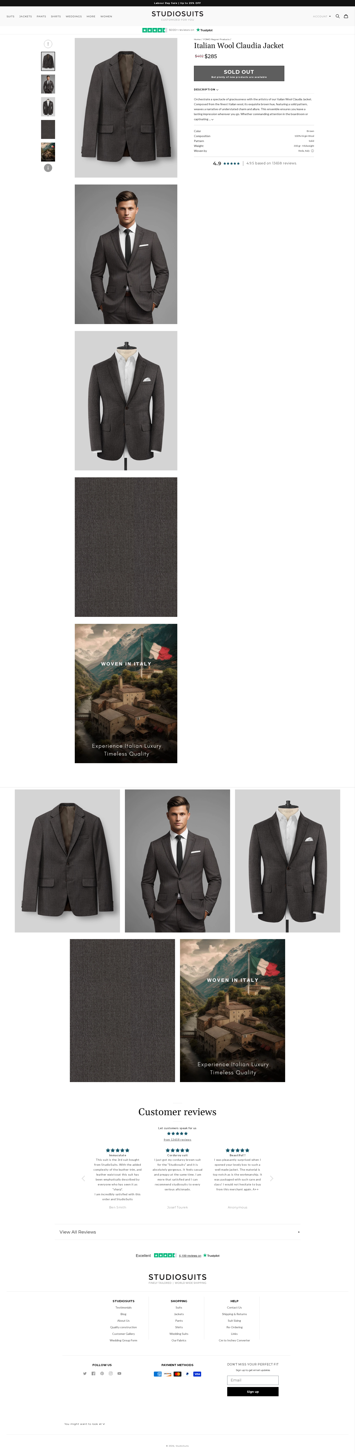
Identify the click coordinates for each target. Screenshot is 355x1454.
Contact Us (234, 1307)
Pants (179, 1320)
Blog (123, 1314)
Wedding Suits (178, 1333)
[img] (178, 1134)
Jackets (179, 1314)
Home (197, 39)
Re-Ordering (234, 1327)
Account (320, 16)
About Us (123, 1320)
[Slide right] (48, 168)
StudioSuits (182, 1446)
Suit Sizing (234, 1320)
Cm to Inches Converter (234, 1340)
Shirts (179, 1327)
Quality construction (123, 1327)
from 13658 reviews (177, 1139)
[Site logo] (177, 1280)
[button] (337, 16)
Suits (179, 1307)
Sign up (253, 1392)
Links (234, 1333)
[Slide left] (48, 44)
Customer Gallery (123, 1333)
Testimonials (123, 1307)
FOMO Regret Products (216, 39)
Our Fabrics (179, 1340)
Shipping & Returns (234, 1314)
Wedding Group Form (123, 1340)
